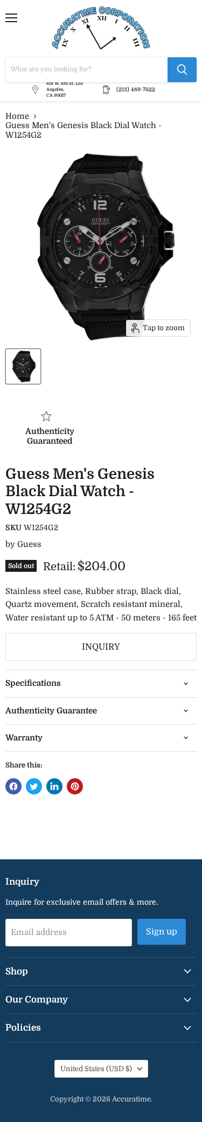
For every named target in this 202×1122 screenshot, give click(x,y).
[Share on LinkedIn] (54, 786)
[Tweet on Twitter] (34, 786)
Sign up (161, 932)
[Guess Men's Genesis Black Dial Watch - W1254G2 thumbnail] (23, 366)
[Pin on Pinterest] (75, 786)
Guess (29, 544)
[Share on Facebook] (13, 786)
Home (17, 116)
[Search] (182, 69)
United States (96, 1069)
